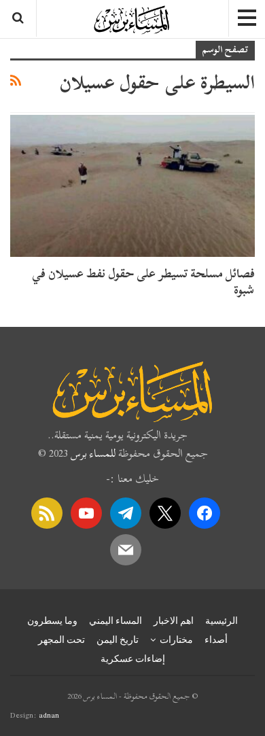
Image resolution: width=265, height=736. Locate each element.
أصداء (216, 639)
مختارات (176, 639)
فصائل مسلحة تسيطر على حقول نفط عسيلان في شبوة (143, 281)
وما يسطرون (52, 620)
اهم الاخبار (174, 620)
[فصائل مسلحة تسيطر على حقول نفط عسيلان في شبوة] (132, 186)
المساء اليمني (115, 620)
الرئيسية (221, 620)
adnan (49, 715)
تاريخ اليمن (117, 639)
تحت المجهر (61, 639)
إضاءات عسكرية (133, 658)
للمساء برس (93, 453)
